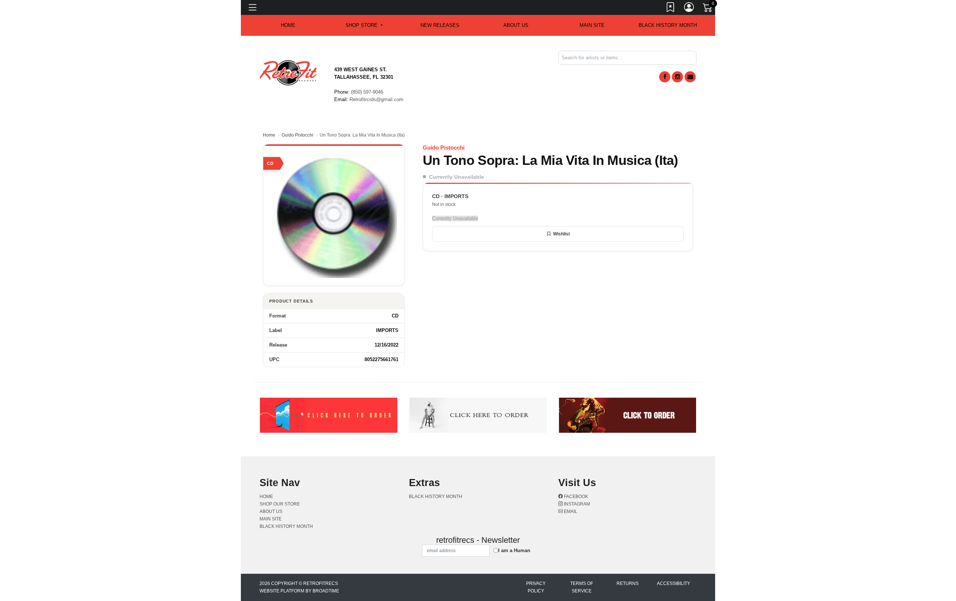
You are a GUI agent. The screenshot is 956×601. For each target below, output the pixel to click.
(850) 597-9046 (367, 92)
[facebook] (664, 77)
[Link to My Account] (689, 9)
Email (570, 511)
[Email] (690, 77)
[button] (363, 25)
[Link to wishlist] (670, 9)
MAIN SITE (592, 25)
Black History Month (668, 25)
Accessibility (673, 583)
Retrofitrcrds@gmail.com (376, 99)
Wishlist (561, 234)
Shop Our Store (280, 504)
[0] (708, 9)
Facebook (575, 496)
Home (269, 135)
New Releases (439, 25)
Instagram (576, 504)
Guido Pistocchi (297, 135)
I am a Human (514, 550)
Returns (628, 583)
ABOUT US (515, 25)
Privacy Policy (536, 587)
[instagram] (677, 77)
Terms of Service (581, 587)
